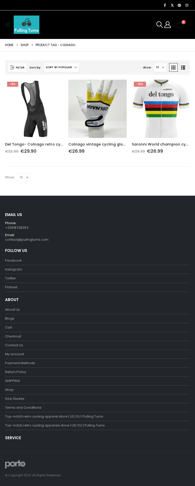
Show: (147, 67)
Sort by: (35, 67)
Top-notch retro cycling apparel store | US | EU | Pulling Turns (54, 416)
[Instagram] (186, 5)
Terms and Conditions (23, 407)
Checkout (13, 336)
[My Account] (168, 24)
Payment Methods (20, 363)
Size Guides (14, 398)
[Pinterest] (179, 5)
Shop (9, 389)
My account (14, 354)
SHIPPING (12, 380)
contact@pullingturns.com (26, 239)
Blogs (9, 318)
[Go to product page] (97, 109)
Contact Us (14, 345)
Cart (8, 327)
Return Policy (15, 371)
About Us (12, 309)
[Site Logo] (26, 25)
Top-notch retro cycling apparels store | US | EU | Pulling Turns (55, 425)
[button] (9, 24)
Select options (54, 88)
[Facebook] (165, 5)
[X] (172, 5)
